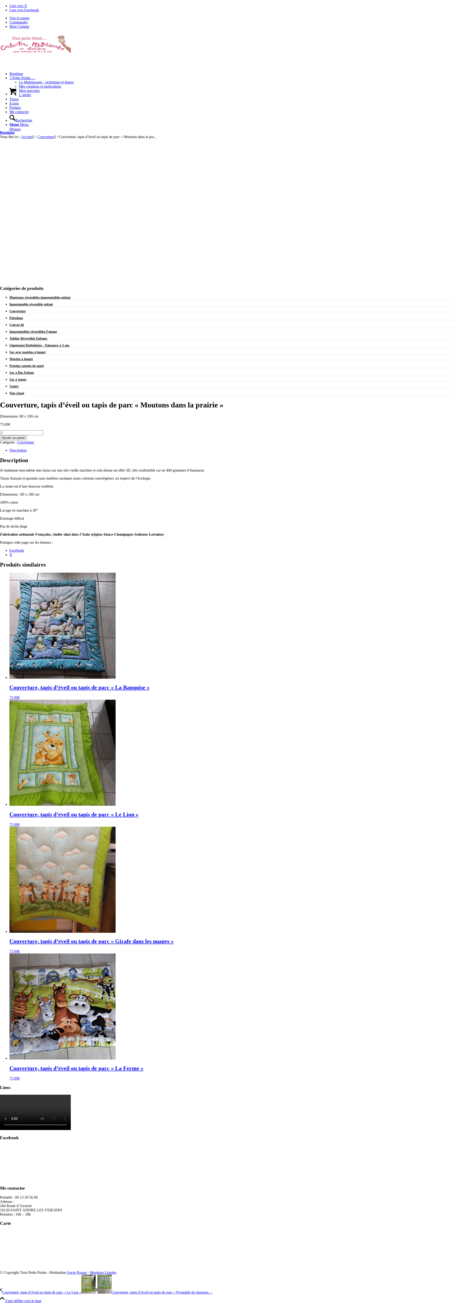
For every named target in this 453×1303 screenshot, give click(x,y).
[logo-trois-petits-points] (35, 55)
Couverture (17, 311)
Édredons (16, 318)
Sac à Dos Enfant (21, 372)
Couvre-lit (16, 325)
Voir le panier (19, 18)
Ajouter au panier (13, 438)
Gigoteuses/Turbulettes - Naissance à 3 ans (39, 345)
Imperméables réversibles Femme (33, 331)
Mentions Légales (103, 1272)
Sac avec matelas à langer (27, 352)
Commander (18, 22)
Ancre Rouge (77, 1272)
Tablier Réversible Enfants (28, 338)
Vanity (14, 386)
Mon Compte (19, 27)
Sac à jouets (17, 379)
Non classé (16, 393)
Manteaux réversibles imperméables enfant (40, 297)
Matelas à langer (21, 359)
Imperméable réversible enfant (31, 304)
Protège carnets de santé (26, 366)
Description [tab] (18, 450)
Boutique (7, 133)
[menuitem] (231, 18)
